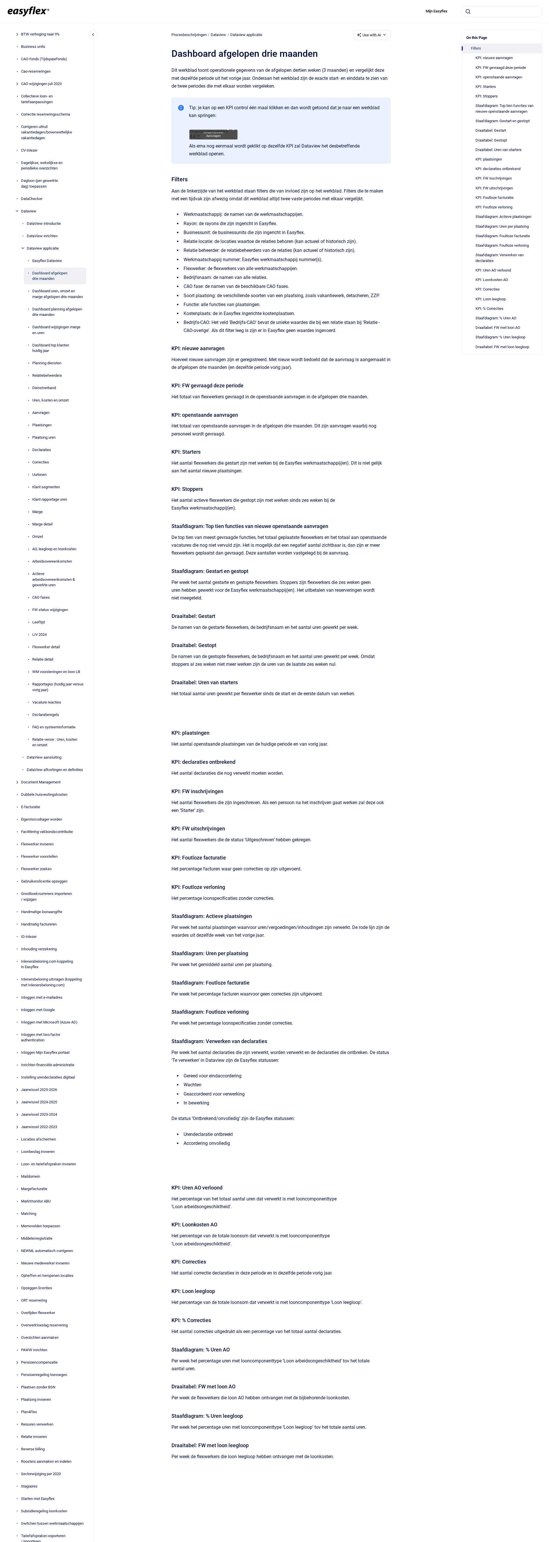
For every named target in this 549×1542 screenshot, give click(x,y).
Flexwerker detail (46, 647)
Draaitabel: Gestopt (491, 140)
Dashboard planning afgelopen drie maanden (57, 312)
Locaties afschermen (38, 1139)
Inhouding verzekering (39, 949)
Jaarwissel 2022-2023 (39, 1127)
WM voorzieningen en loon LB (56, 672)
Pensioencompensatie (39, 1362)
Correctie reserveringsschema (45, 114)
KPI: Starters (486, 86)
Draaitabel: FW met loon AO (498, 327)
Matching (28, 1213)
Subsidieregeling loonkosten (44, 1511)
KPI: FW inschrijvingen (494, 178)
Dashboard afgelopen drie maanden (49, 276)
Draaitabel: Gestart (491, 130)
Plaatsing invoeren (36, 1399)
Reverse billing (33, 1449)
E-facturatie (30, 807)
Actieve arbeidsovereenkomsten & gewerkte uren (53, 579)
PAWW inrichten (34, 1350)
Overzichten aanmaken (40, 1337)
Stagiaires (29, 1486)
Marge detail (42, 524)
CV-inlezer (29, 150)
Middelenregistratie (36, 1238)
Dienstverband (44, 388)
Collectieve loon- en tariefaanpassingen (37, 99)
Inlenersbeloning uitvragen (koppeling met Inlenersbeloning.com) (51, 982)
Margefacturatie (34, 1189)
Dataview (28, 211)
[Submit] (468, 11)
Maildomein (30, 1176)
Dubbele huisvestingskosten (44, 794)
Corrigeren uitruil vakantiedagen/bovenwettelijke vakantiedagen (46, 132)
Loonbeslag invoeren (38, 1151)
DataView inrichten (42, 235)
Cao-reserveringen (36, 71)
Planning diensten (46, 363)
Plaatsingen (42, 425)
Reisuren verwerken (37, 1424)
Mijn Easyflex (437, 11)
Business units (33, 46)
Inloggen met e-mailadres (42, 997)
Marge (37, 512)
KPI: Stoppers (487, 96)
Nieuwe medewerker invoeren (45, 1263)
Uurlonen (39, 474)
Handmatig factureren (39, 924)
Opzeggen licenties (36, 1288)
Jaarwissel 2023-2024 (39, 1114)
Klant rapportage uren (49, 499)
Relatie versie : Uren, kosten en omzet (54, 742)
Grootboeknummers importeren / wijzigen (46, 896)
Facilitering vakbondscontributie (47, 832)
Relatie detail (42, 659)
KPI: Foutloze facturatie (495, 197)
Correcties (40, 462)
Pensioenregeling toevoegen (44, 1375)
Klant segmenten (46, 487)
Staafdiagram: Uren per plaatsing (502, 226)
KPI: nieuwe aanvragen (494, 58)
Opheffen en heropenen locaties (47, 1275)
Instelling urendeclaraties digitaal (48, 1077)
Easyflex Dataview (47, 260)
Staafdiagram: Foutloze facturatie (503, 236)
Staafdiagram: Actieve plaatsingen (503, 216)
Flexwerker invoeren (37, 844)
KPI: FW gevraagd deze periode (501, 67)
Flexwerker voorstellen (39, 856)
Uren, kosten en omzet (50, 400)
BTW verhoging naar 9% (40, 34)
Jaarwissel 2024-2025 (39, 1102)
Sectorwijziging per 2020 (41, 1474)
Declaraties (41, 450)
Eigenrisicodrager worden (41, 819)
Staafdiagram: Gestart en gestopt (503, 121)
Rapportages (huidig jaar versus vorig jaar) (58, 687)
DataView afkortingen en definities (55, 770)
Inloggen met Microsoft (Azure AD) (49, 1022)
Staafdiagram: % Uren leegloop (500, 337)
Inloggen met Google (38, 1009)
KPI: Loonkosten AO (492, 280)
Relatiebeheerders (47, 375)
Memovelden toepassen (40, 1226)
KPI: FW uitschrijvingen (494, 188)
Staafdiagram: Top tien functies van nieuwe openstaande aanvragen (504, 108)
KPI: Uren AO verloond (493, 270)
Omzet (37, 536)
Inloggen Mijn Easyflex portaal (45, 1052)
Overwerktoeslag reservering (44, 1325)
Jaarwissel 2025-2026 (39, 1089)
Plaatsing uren (44, 437)
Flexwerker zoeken (36, 869)
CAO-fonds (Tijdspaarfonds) (44, 59)
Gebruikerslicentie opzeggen (44, 881)
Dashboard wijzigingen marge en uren (56, 330)
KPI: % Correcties (489, 308)
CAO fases (41, 597)
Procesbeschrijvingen (189, 35)
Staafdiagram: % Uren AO (496, 318)
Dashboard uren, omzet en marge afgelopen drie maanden (57, 294)
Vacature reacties (46, 702)
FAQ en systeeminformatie (54, 727)
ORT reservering (34, 1300)
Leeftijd (38, 622)
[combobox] (502, 11)
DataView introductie (44, 223)
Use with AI (372, 35)
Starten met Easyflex (37, 1498)
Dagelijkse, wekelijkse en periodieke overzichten (42, 165)
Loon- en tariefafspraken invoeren (48, 1164)
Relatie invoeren (34, 1436)
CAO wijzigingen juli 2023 (41, 84)
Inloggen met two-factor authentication (40, 1037)
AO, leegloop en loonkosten (54, 549)
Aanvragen (41, 412)
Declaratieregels (45, 714)
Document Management (41, 782)
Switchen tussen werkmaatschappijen (52, 1523)
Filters (476, 48)
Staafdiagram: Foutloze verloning (502, 245)
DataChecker (31, 198)
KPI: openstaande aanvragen (499, 77)
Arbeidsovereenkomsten (52, 561)
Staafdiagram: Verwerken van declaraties (500, 258)
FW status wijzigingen (50, 610)
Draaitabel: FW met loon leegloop (502, 347)
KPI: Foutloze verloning (494, 207)
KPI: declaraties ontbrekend (498, 169)
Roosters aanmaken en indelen (46, 1461)
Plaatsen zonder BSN (38, 1387)
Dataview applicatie (43, 248)
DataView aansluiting (44, 757)
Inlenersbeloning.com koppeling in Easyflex (47, 964)
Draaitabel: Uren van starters (499, 150)
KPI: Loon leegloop (491, 299)
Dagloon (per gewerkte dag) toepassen (39, 183)
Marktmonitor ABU (36, 1201)
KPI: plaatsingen (489, 159)
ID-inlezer (29, 936)
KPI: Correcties (488, 289)
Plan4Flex (29, 1412)
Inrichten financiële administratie (47, 1065)
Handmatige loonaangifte (41, 911)
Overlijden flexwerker (38, 1313)
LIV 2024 (39, 634)
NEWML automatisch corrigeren (47, 1251)
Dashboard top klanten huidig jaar (50, 348)
